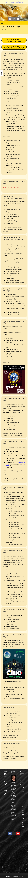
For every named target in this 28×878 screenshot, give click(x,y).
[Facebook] (10, 19)
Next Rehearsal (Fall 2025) (15, 32)
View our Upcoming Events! (14, 2)
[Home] (1, 32)
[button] (2, 22)
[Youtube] (18, 19)
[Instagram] (14, 19)
